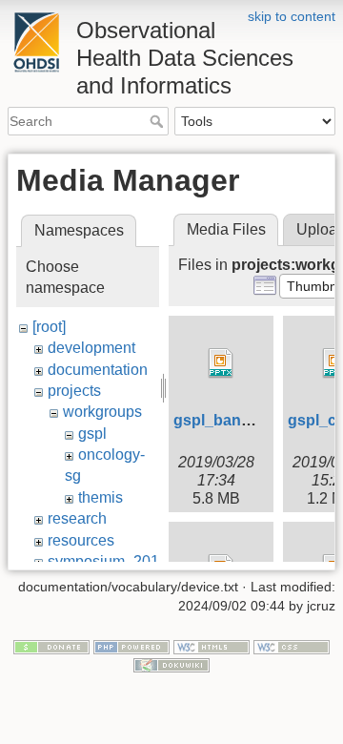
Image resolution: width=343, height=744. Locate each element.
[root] (49, 327)
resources (81, 540)
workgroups (102, 411)
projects (74, 390)
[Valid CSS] (291, 645)
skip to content (291, 16)
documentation (98, 370)
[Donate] (51, 645)
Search (159, 121)
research (77, 518)
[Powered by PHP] (131, 645)
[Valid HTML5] (211, 645)
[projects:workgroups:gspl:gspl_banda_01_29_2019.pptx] (221, 363)
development (91, 348)
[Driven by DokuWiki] (171, 664)
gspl (92, 433)
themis (100, 497)
